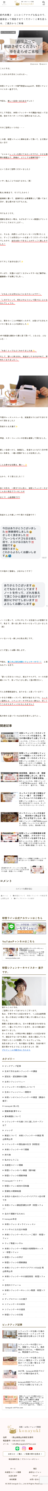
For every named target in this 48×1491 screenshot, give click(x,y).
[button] (42, 770)
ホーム (13, 1468)
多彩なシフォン (35, 1472)
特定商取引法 (14, 1459)
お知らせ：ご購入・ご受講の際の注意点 (24, 1454)
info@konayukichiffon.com (24, 1444)
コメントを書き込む (24, 889)
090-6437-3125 (18, 1440)
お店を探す (12, 1476)
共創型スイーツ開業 (13, 1472)
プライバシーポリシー (30, 1459)
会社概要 (13, 1479)
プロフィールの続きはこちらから (16, 1050)
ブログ (35, 1476)
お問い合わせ (35, 1479)
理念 (35, 1468)
